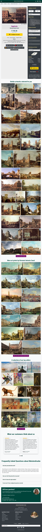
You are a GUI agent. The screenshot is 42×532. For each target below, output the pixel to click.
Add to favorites (19, 45)
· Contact (3, 513)
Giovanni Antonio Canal (14, 3)
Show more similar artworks (21, 256)
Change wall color (9, 47)
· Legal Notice (4, 514)
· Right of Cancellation (5, 518)
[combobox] (34, 14)
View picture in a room (20, 47)
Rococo (9, 3)
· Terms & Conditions (5, 515)
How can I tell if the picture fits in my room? (11, 476)
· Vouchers (16, 518)
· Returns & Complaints (5, 519)
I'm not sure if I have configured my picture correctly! (13, 483)
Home (2, 3)
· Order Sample (17, 519)
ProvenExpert (10, 451)
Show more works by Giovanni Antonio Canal (21, 355)
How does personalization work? (9, 465)
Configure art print (15, 34)
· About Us (3, 520)
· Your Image (17, 513)
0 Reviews (16, 49)
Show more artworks (21, 428)
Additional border (30, 13)
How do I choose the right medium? (9, 479)
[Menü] (1, 1)
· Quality (16, 515)
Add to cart (35, 68)
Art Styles (5, 3)
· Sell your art (17, 514)
